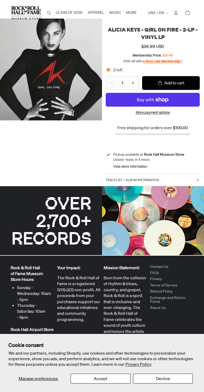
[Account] (176, 13)
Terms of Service (163, 285)
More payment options (153, 112)
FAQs (154, 272)
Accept (100, 378)
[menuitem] (131, 13)
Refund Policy (161, 291)
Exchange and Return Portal (167, 299)
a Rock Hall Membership (162, 61)
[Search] (49, 13)
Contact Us (159, 266)
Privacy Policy (138, 364)
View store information (130, 166)
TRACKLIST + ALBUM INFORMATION (132, 180)
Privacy (156, 279)
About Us (158, 308)
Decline (163, 378)
